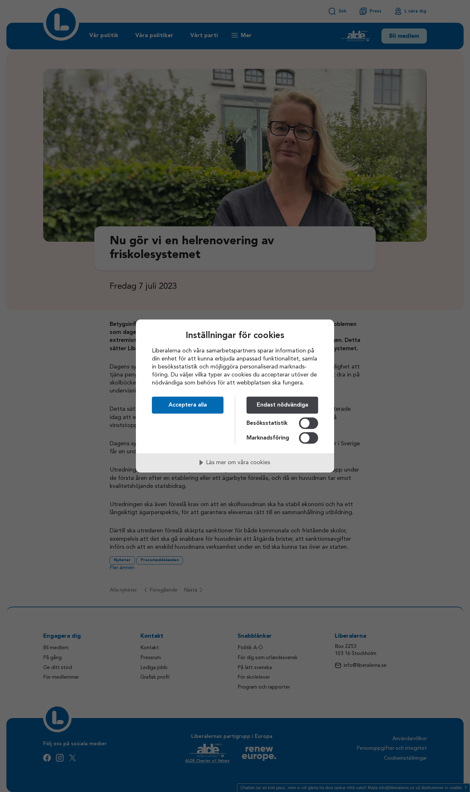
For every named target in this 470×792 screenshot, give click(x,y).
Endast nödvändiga (282, 405)
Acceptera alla (187, 405)
